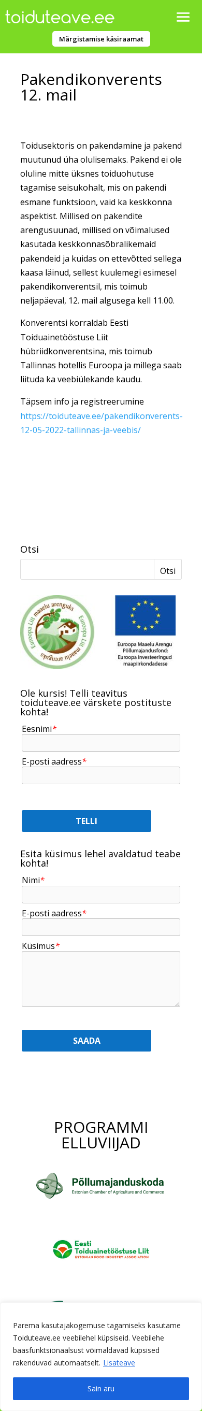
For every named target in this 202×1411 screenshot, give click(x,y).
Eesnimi (39, 729)
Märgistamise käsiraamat (101, 39)
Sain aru (101, 1388)
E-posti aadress (54, 762)
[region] (101, 1356)
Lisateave (119, 1362)
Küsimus (41, 946)
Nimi (33, 880)
